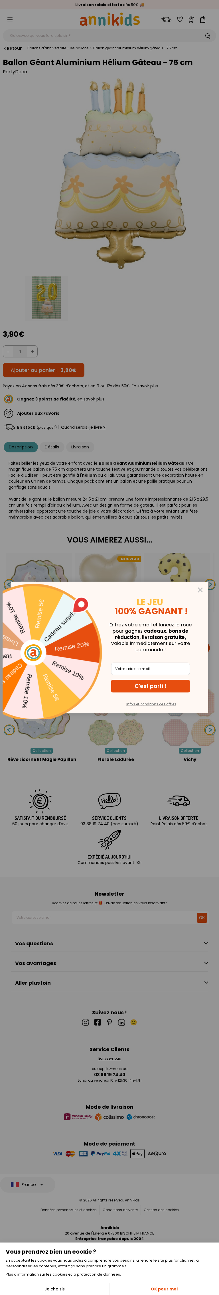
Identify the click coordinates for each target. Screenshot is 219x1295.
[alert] (109, 647)
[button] (150, 686)
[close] (200, 589)
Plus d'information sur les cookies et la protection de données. (63, 1274)
